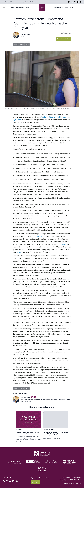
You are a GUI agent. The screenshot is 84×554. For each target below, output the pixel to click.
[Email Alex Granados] (32, 397)
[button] (66, 33)
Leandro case (40, 236)
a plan (19, 252)
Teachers (21, 44)
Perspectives (20, 7)
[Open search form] (7, 7)
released (65, 244)
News (13, 7)
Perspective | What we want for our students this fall (27, 433)
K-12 (27, 44)
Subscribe (35, 482)
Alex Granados (25, 34)
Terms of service (68, 483)
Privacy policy (78, 483)
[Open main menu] (4, 7)
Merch (72, 7)
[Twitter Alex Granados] (35, 397)
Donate (66, 7)
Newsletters (57, 7)
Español (27, 7)
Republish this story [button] (63, 39)
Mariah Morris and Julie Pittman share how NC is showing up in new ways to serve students (55, 434)
